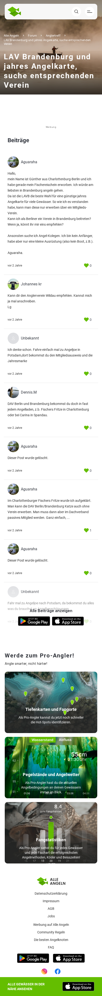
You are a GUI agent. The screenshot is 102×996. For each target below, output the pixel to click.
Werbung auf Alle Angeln (51, 925)
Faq (51, 947)
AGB (51, 908)
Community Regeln (51, 932)
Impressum (51, 901)
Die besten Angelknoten (51, 940)
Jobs (51, 916)
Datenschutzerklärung (51, 893)
